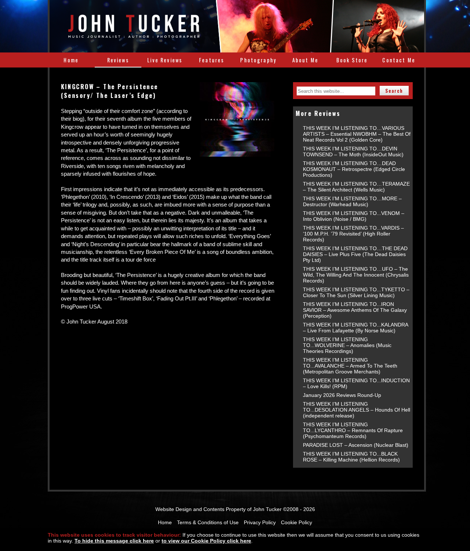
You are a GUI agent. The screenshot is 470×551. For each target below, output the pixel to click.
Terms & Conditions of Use (208, 522)
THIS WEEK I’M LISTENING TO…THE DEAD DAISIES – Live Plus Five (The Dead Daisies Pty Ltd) (355, 254)
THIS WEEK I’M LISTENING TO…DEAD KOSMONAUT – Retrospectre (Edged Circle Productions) (354, 169)
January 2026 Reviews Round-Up (342, 395)
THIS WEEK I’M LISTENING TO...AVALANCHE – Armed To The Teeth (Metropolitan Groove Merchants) (350, 366)
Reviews (118, 60)
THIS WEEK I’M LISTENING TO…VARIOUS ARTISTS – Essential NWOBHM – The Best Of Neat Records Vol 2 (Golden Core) (357, 134)
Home (71, 60)
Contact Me (398, 60)
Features (211, 60)
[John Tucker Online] (133, 33)
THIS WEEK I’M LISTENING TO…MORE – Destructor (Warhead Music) (352, 201)
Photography (258, 60)
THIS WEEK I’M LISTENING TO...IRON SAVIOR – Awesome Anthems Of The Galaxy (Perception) (355, 310)
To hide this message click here (114, 541)
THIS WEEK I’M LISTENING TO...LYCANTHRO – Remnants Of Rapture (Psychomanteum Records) (353, 430)
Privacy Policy (260, 522)
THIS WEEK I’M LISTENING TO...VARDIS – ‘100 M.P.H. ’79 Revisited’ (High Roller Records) (353, 233)
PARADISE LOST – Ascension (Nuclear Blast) (355, 445)
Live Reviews (164, 60)
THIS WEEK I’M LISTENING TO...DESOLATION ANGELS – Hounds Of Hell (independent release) (356, 410)
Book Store (352, 60)
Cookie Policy (296, 522)
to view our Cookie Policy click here (206, 541)
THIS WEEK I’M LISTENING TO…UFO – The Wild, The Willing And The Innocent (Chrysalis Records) (356, 275)
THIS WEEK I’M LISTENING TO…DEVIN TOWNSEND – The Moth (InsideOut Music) (353, 151)
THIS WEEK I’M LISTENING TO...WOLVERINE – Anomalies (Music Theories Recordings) (347, 345)
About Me (305, 60)
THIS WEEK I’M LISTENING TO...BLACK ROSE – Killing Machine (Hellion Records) (351, 457)
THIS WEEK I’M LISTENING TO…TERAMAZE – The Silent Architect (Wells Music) (356, 187)
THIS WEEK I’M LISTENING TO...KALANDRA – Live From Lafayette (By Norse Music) (355, 327)
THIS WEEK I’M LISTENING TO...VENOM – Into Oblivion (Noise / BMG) (353, 216)
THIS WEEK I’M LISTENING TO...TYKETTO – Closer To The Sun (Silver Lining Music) (356, 292)
